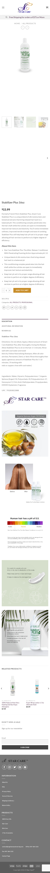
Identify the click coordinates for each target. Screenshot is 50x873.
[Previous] (5, 73)
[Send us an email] (20, 767)
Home (17, 23)
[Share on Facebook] (8, 307)
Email (4, 738)
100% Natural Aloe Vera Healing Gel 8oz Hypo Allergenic (10, 705)
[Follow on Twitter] (14, 767)
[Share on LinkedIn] (25, 307)
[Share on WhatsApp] (4, 307)
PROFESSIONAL (27, 302)
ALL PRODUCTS (29, 23)
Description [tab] (7, 321)
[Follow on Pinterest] (25, 767)
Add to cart (22, 290)
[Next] (44, 73)
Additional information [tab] (12, 326)
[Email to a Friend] (16, 307)
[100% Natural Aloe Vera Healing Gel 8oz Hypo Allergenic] (13, 685)
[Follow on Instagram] (9, 767)
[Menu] (3, 7)
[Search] (6, 17)
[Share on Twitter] (12, 307)
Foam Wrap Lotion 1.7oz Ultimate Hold (35, 704)
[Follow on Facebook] (4, 767)
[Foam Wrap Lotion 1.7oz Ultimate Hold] (37, 685)
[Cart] (47, 7)
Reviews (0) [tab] (6, 331)
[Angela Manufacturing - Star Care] (25, 7)
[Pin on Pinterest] (21, 307)
